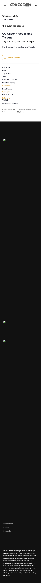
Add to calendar (14, 57)
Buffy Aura (6, 98)
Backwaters (8, 523)
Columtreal (6, 86)
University (6, 92)
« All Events (7, 19)
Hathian (6, 527)
